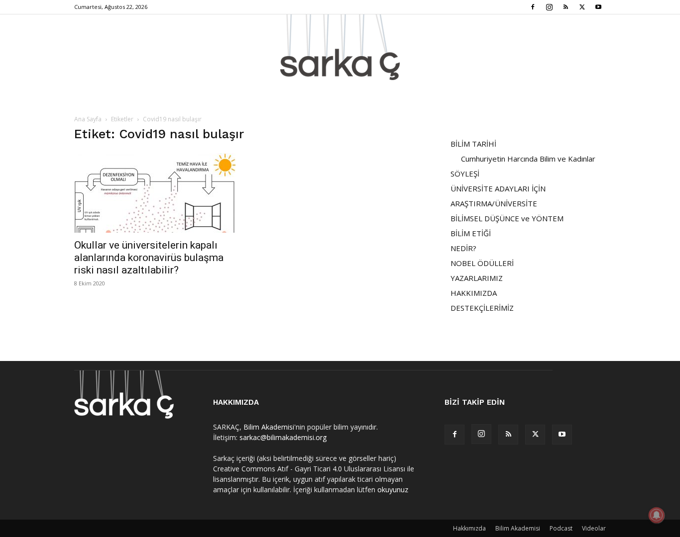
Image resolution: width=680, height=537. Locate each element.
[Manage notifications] (657, 515)
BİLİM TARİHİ (473, 144)
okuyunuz (392, 489)
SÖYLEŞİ (465, 174)
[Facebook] (532, 7)
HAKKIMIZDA (474, 293)
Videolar (594, 528)
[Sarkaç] (340, 47)
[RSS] (565, 7)
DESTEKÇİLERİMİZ (482, 308)
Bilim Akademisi (268, 427)
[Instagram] (549, 7)
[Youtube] (598, 7)
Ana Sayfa (88, 119)
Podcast (561, 528)
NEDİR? (463, 248)
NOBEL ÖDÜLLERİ (482, 263)
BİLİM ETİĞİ (471, 233)
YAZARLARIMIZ (477, 278)
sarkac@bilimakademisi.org (283, 437)
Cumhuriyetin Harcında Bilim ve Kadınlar (528, 159)
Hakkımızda (469, 528)
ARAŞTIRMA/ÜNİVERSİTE (494, 203)
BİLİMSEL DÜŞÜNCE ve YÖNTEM (507, 218)
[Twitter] (581, 7)
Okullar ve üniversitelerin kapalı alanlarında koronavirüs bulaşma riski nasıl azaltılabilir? (149, 257)
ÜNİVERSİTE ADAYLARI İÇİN (498, 188)
